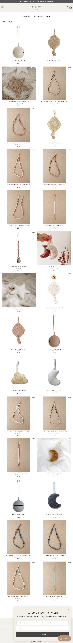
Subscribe (42, 634)
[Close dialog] (68, 609)
